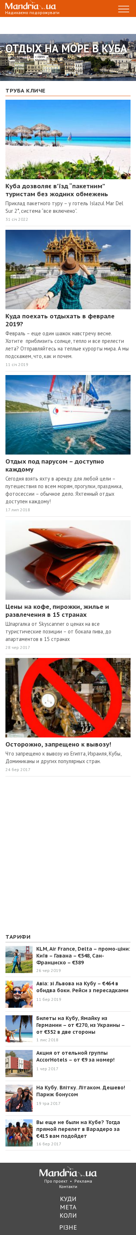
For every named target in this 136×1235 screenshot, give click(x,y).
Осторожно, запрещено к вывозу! (58, 744)
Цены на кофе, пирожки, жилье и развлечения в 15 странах (57, 611)
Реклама (83, 1181)
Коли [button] (68, 1215)
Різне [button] (68, 1227)
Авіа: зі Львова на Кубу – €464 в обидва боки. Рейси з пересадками (82, 987)
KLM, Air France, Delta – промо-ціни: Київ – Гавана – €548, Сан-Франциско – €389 (83, 956)
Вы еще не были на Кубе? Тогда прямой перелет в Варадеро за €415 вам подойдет (78, 1129)
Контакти (68, 1186)
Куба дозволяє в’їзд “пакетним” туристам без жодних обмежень (56, 190)
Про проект (55, 1181)
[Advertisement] (68, 855)
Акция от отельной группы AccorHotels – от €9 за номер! (75, 1056)
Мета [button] (68, 1207)
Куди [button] (68, 1199)
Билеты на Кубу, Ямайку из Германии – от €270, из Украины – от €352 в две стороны (80, 1025)
